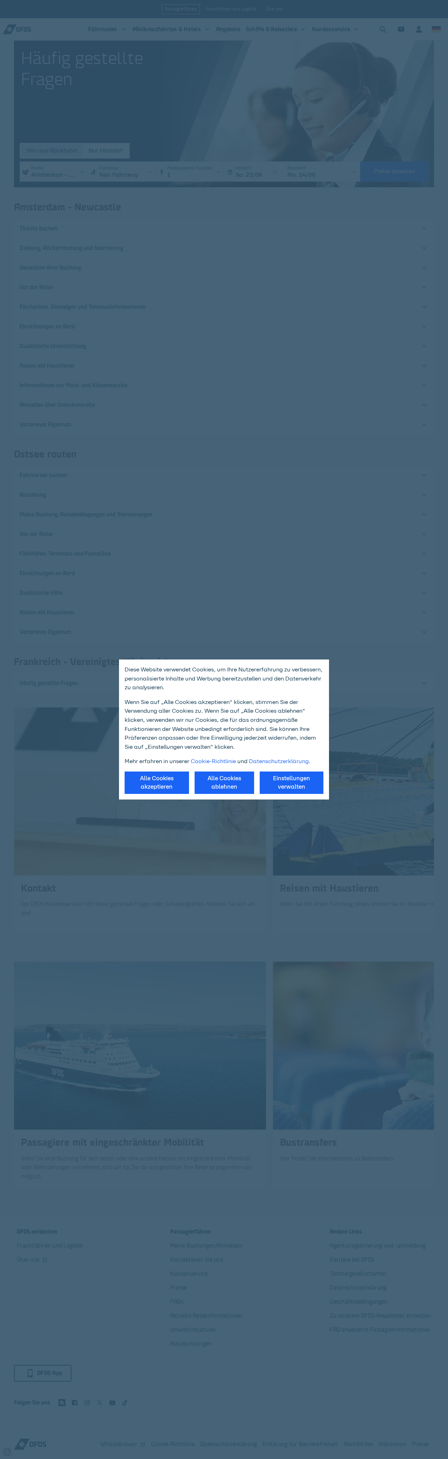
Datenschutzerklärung (279, 761)
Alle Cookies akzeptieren (157, 782)
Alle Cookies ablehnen (224, 782)
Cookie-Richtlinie (213, 761)
